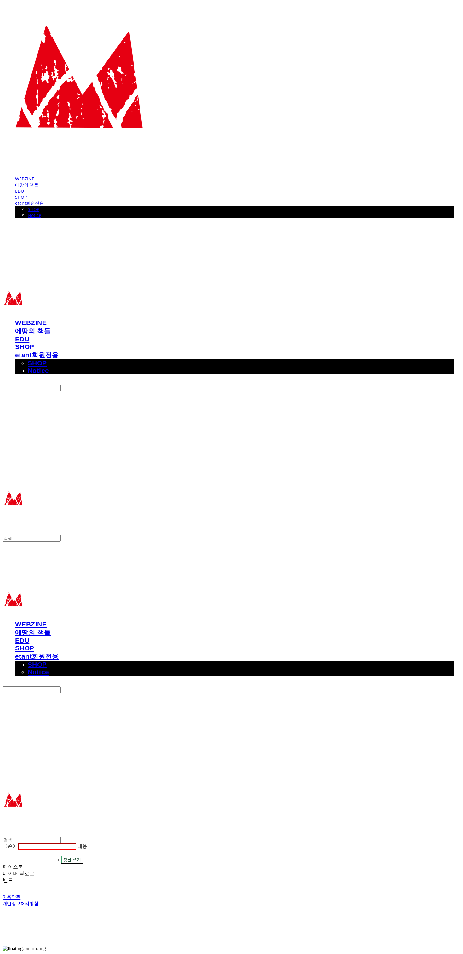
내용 (82, 846)
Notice (34, 215)
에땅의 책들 (26, 185)
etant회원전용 (29, 203)
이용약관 (11, 897)
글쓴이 (10, 846)
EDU (19, 191)
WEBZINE (24, 179)
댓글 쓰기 (72, 860)
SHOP (21, 197)
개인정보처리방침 (20, 903)
